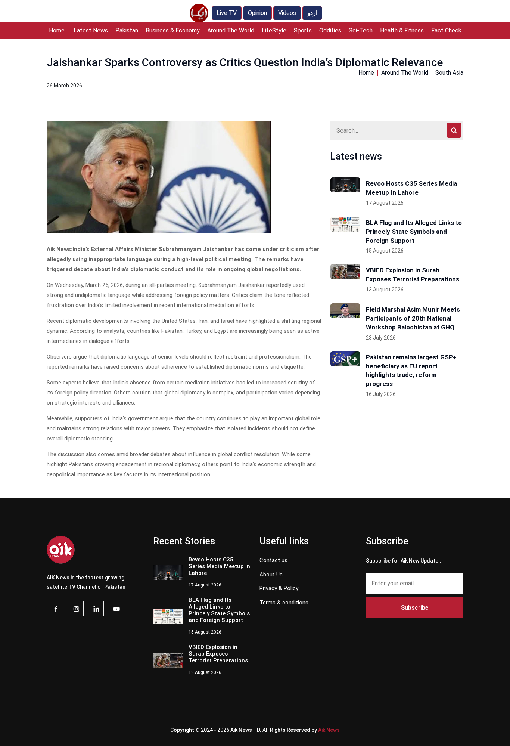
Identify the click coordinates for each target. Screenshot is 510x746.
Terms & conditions (283, 602)
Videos (287, 12)
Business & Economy (173, 30)
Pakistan (126, 30)
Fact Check (446, 30)
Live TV (227, 12)
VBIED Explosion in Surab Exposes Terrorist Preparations (412, 274)
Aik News (329, 730)
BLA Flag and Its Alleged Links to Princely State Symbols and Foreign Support (414, 231)
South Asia (449, 72)
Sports (303, 30)
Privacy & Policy (278, 588)
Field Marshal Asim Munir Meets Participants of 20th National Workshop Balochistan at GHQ (413, 318)
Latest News (91, 30)
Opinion (257, 12)
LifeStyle (274, 30)
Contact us (273, 560)
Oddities (330, 30)
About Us (271, 574)
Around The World (230, 30)
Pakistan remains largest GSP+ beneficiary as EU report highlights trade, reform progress (411, 370)
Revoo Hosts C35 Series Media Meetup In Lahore (411, 188)
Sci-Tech (361, 30)
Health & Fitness (402, 30)
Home (57, 30)
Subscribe (414, 607)
